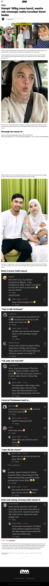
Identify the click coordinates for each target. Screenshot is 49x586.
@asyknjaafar (12, 540)
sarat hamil (39, 553)
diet (17, 553)
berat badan (12, 553)
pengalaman (33, 553)
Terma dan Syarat (30, 578)
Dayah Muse (10, 19)
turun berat (4, 554)
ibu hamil (27, 553)
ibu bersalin (21, 553)
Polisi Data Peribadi (19, 578)
